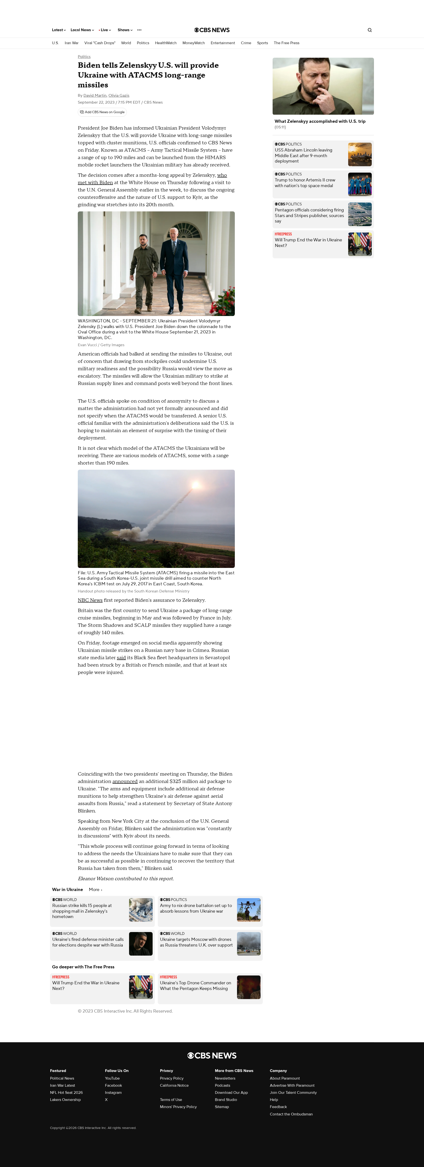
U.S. (55, 43)
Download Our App (231, 1093)
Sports (262, 43)
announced (125, 781)
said (121, 658)
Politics (143, 43)
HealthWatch (166, 43)
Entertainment (223, 43)
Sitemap (222, 1107)
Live (105, 29)
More (94, 889)
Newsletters (225, 1078)
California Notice (174, 1085)
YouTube (112, 1078)
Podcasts (222, 1085)
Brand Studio (226, 1100)
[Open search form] (370, 30)
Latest (58, 30)
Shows (124, 30)
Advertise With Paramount (292, 1085)
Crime (246, 43)
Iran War (72, 43)
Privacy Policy (172, 1078)
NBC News (90, 600)
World (126, 43)
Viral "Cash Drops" (99, 43)
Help (274, 1100)
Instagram (113, 1093)
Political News (62, 1078)
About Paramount (285, 1078)
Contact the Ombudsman (291, 1114)
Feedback (278, 1107)
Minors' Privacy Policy (178, 1107)
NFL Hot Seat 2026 (66, 1093)
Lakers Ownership (65, 1100)
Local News (81, 30)
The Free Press (286, 43)
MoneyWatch (194, 43)
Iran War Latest (62, 1085)
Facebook (113, 1085)
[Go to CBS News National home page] (212, 29)
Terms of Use (171, 1100)
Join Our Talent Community (293, 1093)
